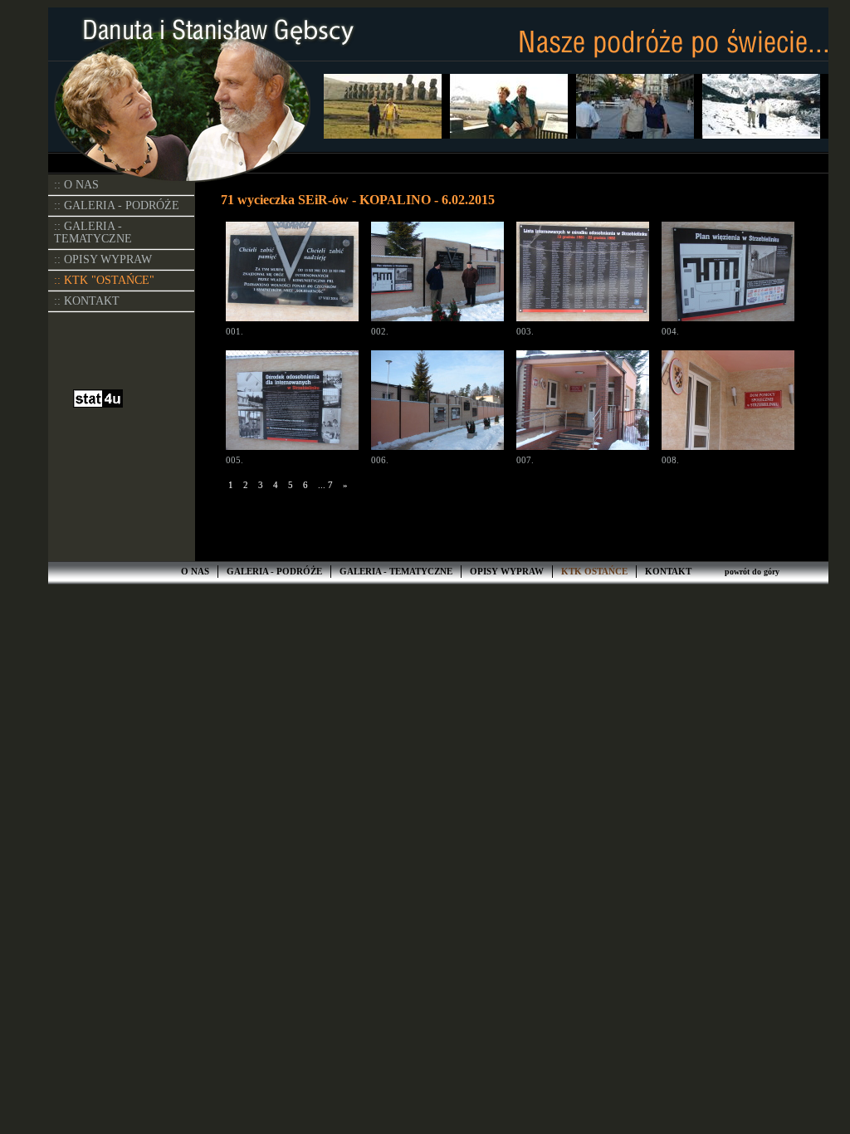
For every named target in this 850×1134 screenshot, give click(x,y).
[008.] (728, 402)
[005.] (292, 402)
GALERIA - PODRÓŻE (274, 571)
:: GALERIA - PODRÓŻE (116, 205)
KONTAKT (668, 571)
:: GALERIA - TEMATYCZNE (93, 232)
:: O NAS (76, 184)
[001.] (292, 273)
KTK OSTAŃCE (594, 571)
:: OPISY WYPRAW (103, 259)
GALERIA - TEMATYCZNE (396, 571)
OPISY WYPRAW (507, 571)
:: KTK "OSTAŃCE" (104, 280)
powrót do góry (752, 571)
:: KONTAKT (87, 301)
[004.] (728, 273)
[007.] (582, 402)
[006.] (437, 402)
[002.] (437, 273)
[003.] (582, 273)
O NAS (195, 571)
